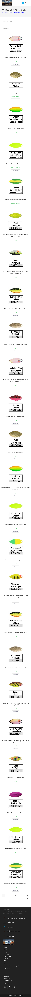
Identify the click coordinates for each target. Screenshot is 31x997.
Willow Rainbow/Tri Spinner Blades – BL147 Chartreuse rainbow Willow (15, 488)
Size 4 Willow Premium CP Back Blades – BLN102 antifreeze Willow (15, 235)
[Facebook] (10, 987)
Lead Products (7, 956)
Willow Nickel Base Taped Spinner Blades (15, 57)
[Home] (2, 12)
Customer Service (8, 980)
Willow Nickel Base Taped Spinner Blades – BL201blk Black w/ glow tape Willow (15, 741)
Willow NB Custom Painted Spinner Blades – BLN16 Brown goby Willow (15, 704)
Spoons (6, 958)
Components (7, 952)
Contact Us (6, 976)
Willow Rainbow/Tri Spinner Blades (15, 128)
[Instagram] (14, 987)
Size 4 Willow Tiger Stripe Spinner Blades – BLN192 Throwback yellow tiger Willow (15, 596)
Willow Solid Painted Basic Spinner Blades (15, 164)
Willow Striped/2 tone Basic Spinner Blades (15, 199)
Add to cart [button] (15, 243)
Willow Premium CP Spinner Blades (15, 416)
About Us (6, 974)
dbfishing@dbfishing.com (13, 931)
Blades (5, 949)
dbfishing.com (10, 936)
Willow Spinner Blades (19, 12)
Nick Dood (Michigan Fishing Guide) (12, 966)
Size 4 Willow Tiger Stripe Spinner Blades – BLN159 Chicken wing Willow (15, 272)
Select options (15, 64)
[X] (5, 987)
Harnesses (6, 954)
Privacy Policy (7, 978)
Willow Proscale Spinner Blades (15, 93)
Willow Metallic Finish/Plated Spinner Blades (15, 344)
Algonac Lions (7, 968)
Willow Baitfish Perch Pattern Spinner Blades (15, 308)
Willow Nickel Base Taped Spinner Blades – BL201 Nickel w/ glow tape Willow (15, 380)
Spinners (6, 960)
